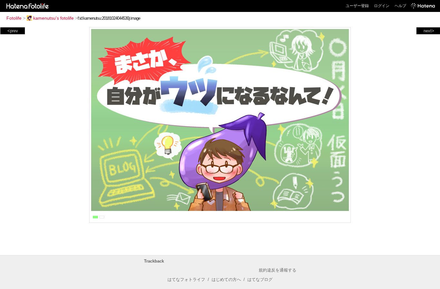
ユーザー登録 (357, 6)
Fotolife (14, 18)
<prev (12, 30)
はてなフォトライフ (186, 279)
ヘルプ (400, 6)
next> (429, 30)
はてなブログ (260, 279)
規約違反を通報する (277, 270)
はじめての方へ (226, 279)
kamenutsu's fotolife (53, 18)
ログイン (381, 6)
